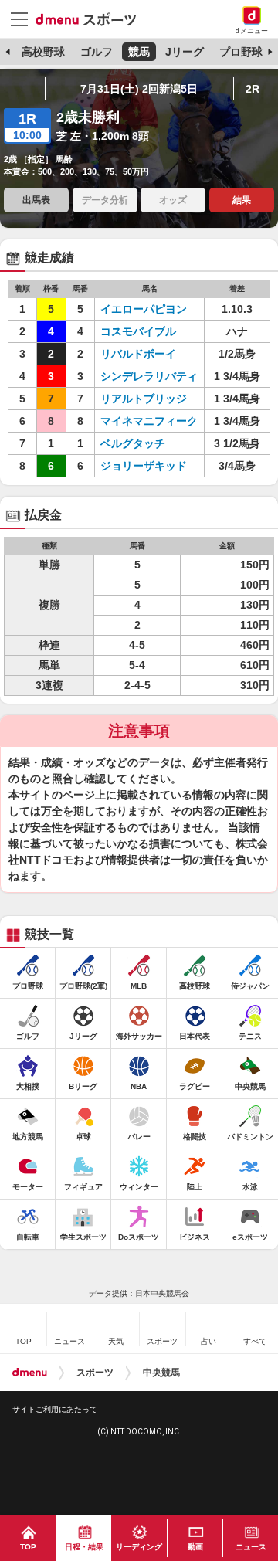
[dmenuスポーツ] (91, 18)
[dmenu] (29, 1372)
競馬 (139, 52)
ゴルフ (96, 52)
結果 (241, 200)
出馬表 (36, 200)
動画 (195, 1546)
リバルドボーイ (138, 354)
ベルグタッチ (132, 443)
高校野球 (43, 52)
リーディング (139, 1546)
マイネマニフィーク (149, 421)
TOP (28, 1546)
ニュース (251, 1546)
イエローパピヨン (143, 309)
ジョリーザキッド (143, 466)
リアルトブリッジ (143, 398)
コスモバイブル (138, 331)
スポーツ (95, 1372)
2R (252, 89)
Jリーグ (184, 52)
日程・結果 (84, 1546)
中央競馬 (161, 1372)
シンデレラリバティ (149, 376)
